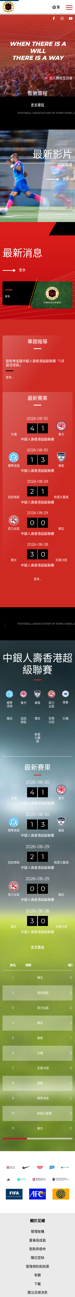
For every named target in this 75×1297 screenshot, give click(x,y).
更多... (8, 333)
